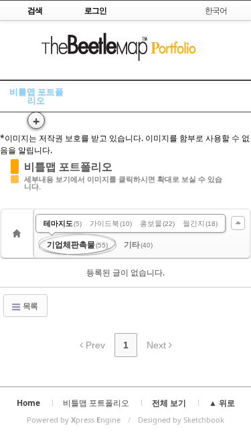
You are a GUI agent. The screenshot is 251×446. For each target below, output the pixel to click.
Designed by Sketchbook (181, 420)
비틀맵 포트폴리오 (36, 96)
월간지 (200, 223)
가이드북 (111, 223)
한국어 (216, 10)
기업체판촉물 (77, 244)
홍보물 (157, 223)
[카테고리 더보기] (238, 223)
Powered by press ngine (73, 420)
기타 (138, 244)
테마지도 (63, 223)
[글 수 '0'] (18, 233)
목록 (29, 306)
